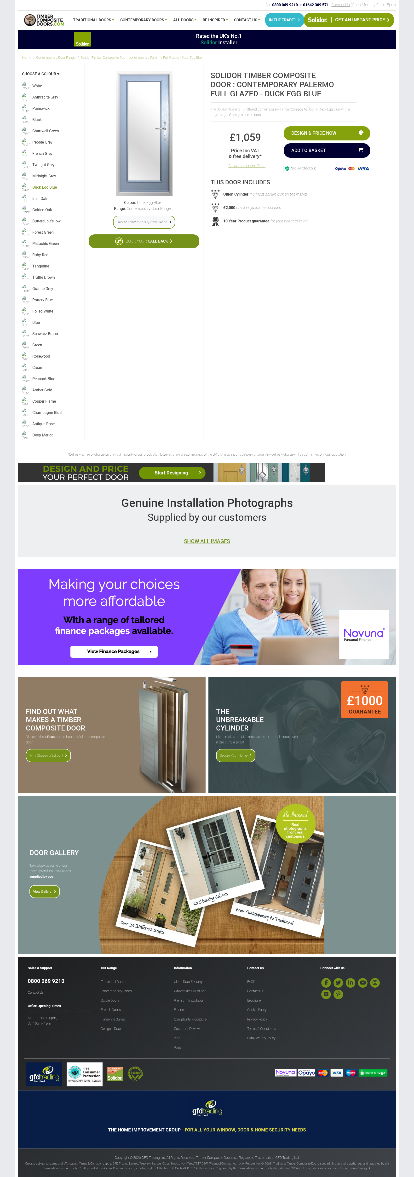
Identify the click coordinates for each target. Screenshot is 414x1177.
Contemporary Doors (142, 20)
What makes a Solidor (190, 991)
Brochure (254, 1000)
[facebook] (326, 983)
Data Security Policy (261, 1038)
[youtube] (362, 983)
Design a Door (111, 1029)
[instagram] (375, 983)
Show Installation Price (246, 166)
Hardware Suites (113, 1019)
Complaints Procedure (190, 1019)
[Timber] (44, 21)
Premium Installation (189, 1000)
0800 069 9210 (46, 981)
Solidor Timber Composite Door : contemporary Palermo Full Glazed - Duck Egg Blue (141, 58)
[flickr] (326, 994)
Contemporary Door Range (55, 58)
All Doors (183, 20)
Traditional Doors (92, 20)
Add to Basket (308, 150)
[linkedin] (350, 983)
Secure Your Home (233, 755)
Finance (179, 1010)
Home (26, 58)
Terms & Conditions (261, 1029)
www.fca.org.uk (361, 1168)
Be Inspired (214, 20)
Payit (177, 1047)
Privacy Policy (257, 1019)
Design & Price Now (313, 133)
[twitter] (338, 983)
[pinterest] (338, 994)
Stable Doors (110, 1000)
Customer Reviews (187, 1029)
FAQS (251, 982)
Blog (177, 1038)
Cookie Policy (257, 1010)
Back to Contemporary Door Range (142, 222)
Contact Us (340, 5)
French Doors (111, 1010)
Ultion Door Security (188, 982)
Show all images (207, 541)
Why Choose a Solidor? (46, 755)
